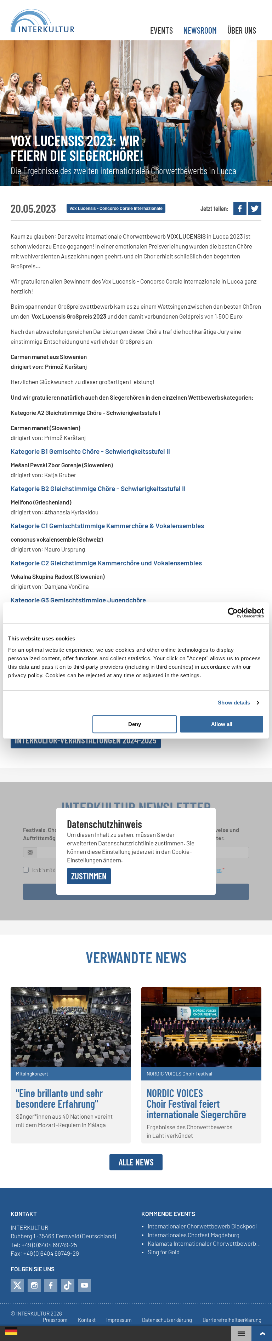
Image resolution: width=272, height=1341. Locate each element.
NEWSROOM (200, 30)
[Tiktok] (67, 1285)
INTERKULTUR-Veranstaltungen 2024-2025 (86, 740)
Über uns (241, 30)
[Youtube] (84, 1285)
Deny (134, 724)
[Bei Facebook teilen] (239, 208)
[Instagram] (34, 1285)
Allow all (221, 724)
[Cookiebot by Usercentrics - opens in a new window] (233, 612)
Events (161, 30)
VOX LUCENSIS (186, 236)
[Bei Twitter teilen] (254, 208)
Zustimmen (89, 876)
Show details (234, 703)
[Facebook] (50, 1285)
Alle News (136, 1162)
